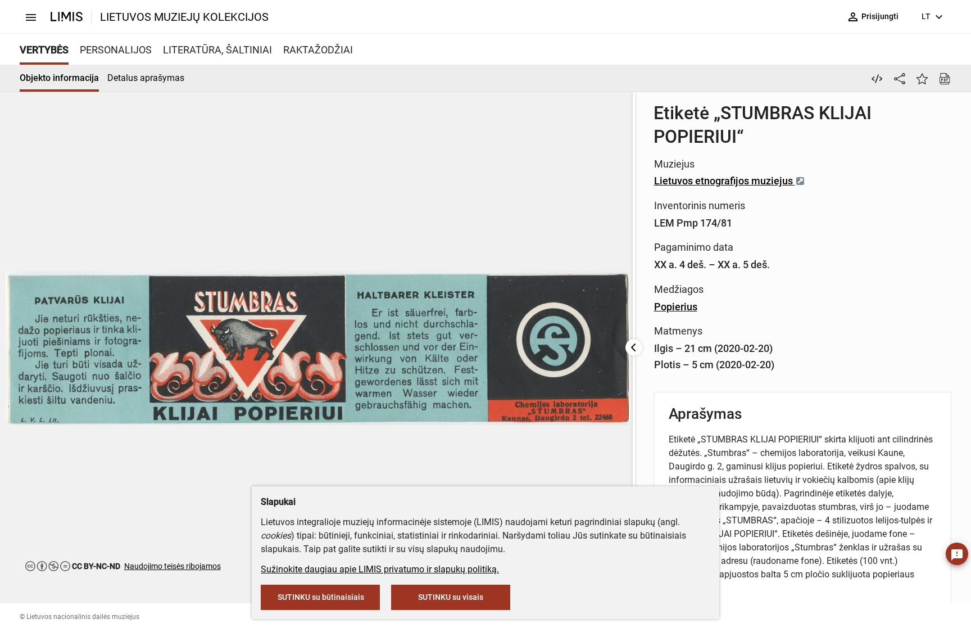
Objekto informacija (59, 78)
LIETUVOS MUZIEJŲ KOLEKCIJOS (184, 17)
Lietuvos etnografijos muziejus (724, 181)
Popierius (675, 307)
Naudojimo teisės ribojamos (172, 566)
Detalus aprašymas (145, 78)
